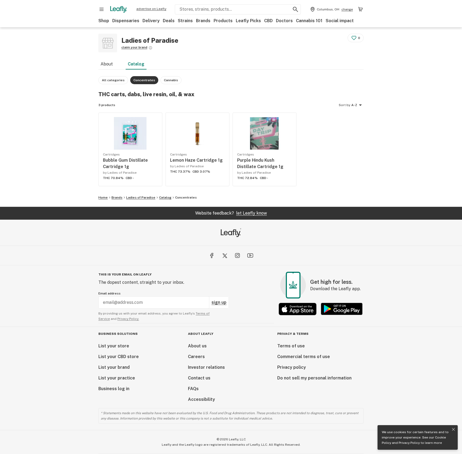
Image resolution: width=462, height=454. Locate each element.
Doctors (284, 20)
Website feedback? (231, 213)
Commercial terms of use (303, 356)
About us (197, 345)
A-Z (354, 105)
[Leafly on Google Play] (342, 309)
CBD (268, 20)
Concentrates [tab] (144, 80)
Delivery (151, 20)
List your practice (116, 378)
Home (103, 197)
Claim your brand (134, 47)
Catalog (136, 64)
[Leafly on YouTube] (250, 255)
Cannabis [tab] (171, 80)
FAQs (193, 388)
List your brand (114, 367)
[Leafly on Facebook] (211, 255)
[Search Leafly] (295, 9)
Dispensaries (125, 20)
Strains (185, 20)
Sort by (344, 105)
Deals (169, 20)
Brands (203, 20)
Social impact (340, 20)
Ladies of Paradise (140, 197)
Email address (109, 293)
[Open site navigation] (101, 9)
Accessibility (201, 399)
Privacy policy (291, 367)
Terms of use (291, 345)
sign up (218, 302)
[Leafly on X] (224, 255)
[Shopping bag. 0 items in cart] (360, 9)
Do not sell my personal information (314, 378)
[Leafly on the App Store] (298, 309)
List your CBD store (118, 356)
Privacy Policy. (128, 319)
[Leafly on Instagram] (237, 255)
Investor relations (206, 367)
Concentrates (186, 197)
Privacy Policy (409, 443)
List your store (113, 345)
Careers (196, 356)
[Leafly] (118, 9)
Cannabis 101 (309, 20)
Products (223, 20)
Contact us (199, 378)
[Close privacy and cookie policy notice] (453, 429)
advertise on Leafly (151, 9)
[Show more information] (150, 48)
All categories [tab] (113, 80)
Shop (103, 20)
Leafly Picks (248, 20)
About (107, 64)
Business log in (113, 388)
